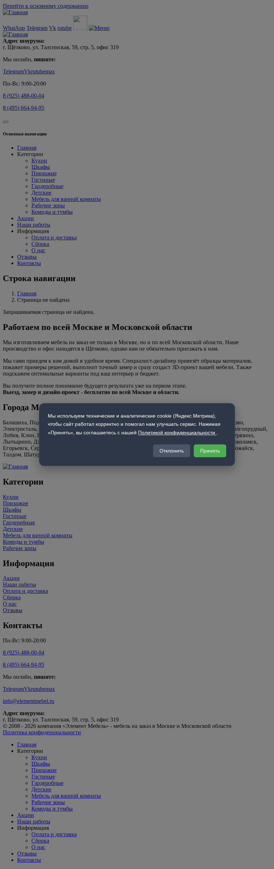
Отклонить (171, 451)
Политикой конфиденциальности (177, 432)
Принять (210, 451)
